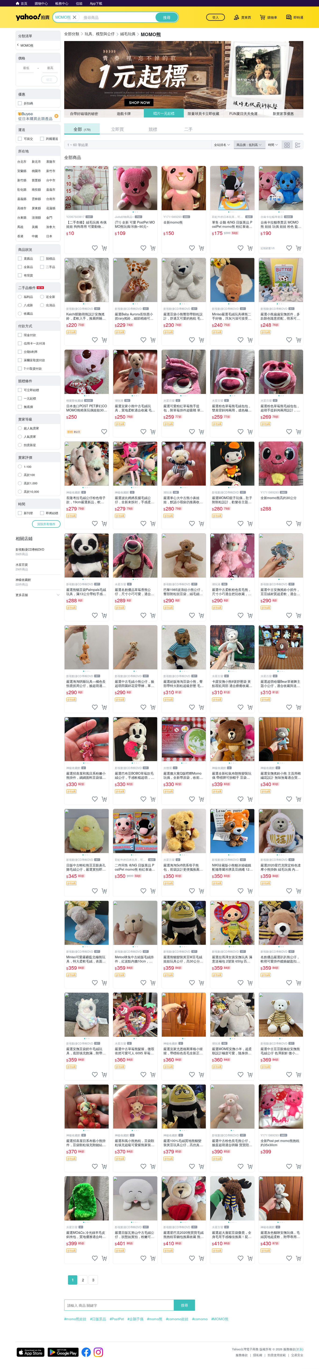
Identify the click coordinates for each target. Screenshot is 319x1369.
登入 (215, 17)
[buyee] (38, 116)
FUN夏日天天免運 (243, 113)
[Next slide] (154, 188)
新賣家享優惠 (283, 113)
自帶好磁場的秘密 (84, 113)
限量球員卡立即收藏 (203, 113)
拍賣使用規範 (277, 1355)
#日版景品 (98, 1319)
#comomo (200, 1319)
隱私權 (257, 1355)
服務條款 (242, 1355)
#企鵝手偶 (135, 1319)
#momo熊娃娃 (75, 1319)
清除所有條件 (46, 524)
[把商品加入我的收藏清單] (95, 248)
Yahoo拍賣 (33, 17)
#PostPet (117, 1319)
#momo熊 (154, 1319)
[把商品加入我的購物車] (104, 248)
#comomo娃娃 (177, 1319)
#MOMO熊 (219, 1319)
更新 (299, 1349)
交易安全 (297, 1355)
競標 (153, 129)
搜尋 (184, 1305)
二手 (188, 129)
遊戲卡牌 (124, 113)
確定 (49, 79)
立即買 (117, 129)
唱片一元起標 (163, 113)
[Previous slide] (116, 188)
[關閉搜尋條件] (74, 17)
